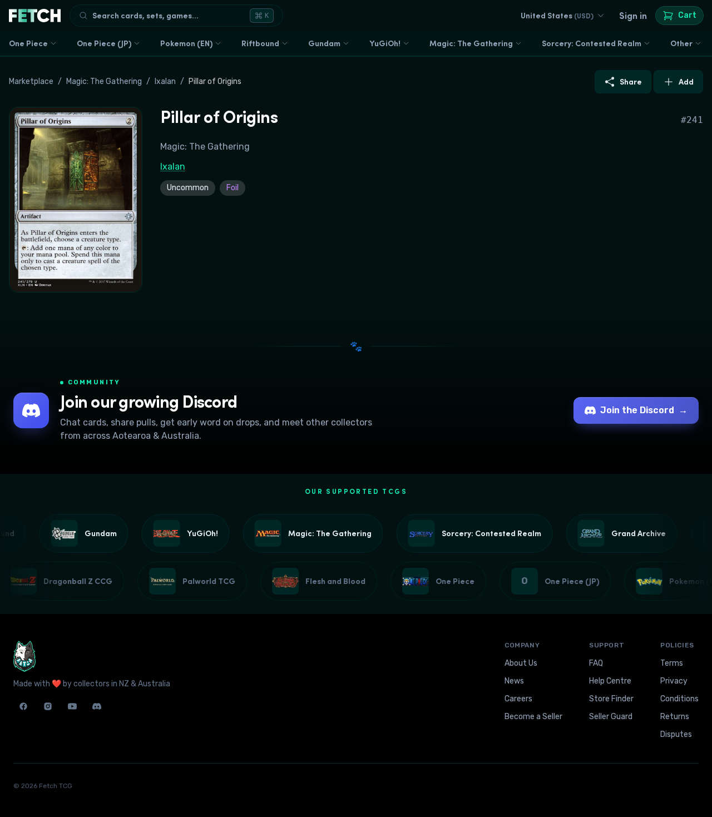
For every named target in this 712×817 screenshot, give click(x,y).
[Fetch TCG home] (35, 15)
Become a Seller (533, 716)
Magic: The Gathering (471, 43)
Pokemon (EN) (186, 43)
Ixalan (165, 81)
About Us (521, 663)
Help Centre (610, 681)
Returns (674, 716)
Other (681, 43)
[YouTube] (72, 706)
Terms (671, 663)
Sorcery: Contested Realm (591, 43)
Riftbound (260, 43)
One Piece (28, 43)
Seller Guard (610, 716)
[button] (75, 200)
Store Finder (611, 699)
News (514, 681)
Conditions (679, 699)
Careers (518, 699)
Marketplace (31, 81)
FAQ (596, 663)
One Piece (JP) (104, 43)
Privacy (674, 681)
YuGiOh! (384, 43)
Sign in (633, 15)
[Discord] (97, 706)
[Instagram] (48, 706)
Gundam (324, 43)
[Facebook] (23, 706)
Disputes (676, 734)
